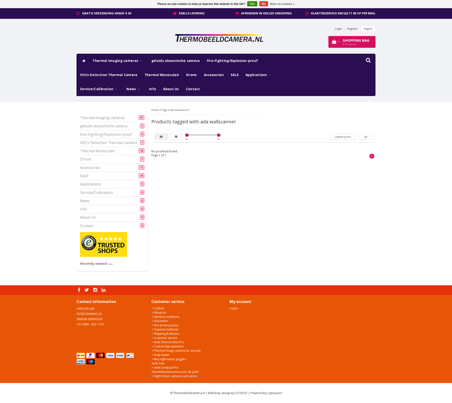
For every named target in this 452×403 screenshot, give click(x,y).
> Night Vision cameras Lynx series (174, 376)
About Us (171, 89)
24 (365, 136)
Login (338, 28)
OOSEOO (241, 393)
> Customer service (164, 338)
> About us (159, 312)
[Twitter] (87, 290)
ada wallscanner (180, 110)
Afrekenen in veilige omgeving (266, 13)
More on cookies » (282, 4)
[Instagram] (95, 290)
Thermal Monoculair (162, 75)
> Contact (158, 308)
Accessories (214, 75)
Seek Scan (158, 363)
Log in (234, 308)
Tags (164, 110)
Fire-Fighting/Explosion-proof (232, 61)
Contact (193, 89)
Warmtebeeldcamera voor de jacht (175, 372)
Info (152, 89)
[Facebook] (79, 290)
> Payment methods (165, 329)
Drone (191, 75)
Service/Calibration (97, 89)
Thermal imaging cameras (116, 61)
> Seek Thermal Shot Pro (168, 342)
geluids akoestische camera (175, 61)
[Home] (83, 61)
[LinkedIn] (104, 290)
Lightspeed (274, 393)
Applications (257, 75)
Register (352, 28)
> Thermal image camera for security (176, 351)
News (131, 89)
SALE (234, 75)
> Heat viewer (161, 355)
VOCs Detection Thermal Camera (108, 75)
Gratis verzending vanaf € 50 (106, 13)
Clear (110, 264)
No (264, 4)
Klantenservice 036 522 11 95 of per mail (343, 13)
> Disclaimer (160, 321)
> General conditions (165, 317)
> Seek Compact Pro (165, 368)
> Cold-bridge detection (168, 346)
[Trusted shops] (103, 244)
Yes (252, 4)
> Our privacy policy (165, 325)
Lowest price (343, 136)
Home (155, 110)
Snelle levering (192, 13)
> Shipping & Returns (165, 334)
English (368, 28)
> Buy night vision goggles (169, 359)
